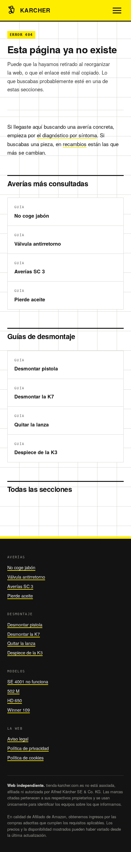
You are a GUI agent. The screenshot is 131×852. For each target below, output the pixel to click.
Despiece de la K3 (25, 652)
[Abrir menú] (117, 10)
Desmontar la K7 (23, 634)
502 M (13, 691)
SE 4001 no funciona (27, 681)
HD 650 (14, 700)
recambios (75, 144)
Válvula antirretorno (26, 576)
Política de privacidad (28, 748)
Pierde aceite (20, 595)
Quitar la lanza (21, 643)
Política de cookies (25, 757)
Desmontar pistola (24, 624)
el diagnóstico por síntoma (67, 135)
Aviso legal (17, 738)
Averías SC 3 (20, 586)
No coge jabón (21, 567)
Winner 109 (18, 709)
